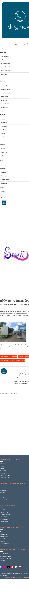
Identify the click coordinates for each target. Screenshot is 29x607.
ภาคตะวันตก (4, 122)
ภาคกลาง (3, 119)
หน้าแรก (2, 44)
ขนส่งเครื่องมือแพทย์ (5, 70)
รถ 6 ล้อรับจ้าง (4, 100)
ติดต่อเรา (2, 187)
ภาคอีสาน (3, 129)
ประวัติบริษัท (3, 172)
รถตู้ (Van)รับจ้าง (4, 96)
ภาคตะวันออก (4, 126)
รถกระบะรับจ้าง (4, 85)
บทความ (2, 160)
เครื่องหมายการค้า (5, 179)
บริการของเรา (3, 52)
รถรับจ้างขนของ (4, 59)
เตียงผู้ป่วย (18, 360)
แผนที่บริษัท (26, 577)
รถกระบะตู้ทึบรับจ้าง (5, 89)
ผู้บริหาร (13, 577)
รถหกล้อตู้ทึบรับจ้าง (5, 103)
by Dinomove (12, 304)
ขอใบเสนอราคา (4, 155)
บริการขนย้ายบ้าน (5, 56)
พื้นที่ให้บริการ (3, 115)
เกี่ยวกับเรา (2, 168)
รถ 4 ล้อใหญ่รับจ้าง (5, 93)
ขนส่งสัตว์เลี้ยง (4, 74)
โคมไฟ (23, 360)
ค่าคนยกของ (4, 148)
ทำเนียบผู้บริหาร (4, 183)
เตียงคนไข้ (12, 360)
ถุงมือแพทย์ (20, 356)
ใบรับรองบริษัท (4, 176)
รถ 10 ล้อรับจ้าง (4, 107)
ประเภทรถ (2, 81)
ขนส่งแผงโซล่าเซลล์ (5, 67)
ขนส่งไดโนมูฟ (14, 356)
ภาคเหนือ (3, 133)
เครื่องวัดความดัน (4, 360)
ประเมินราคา (4, 152)
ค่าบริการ (2, 144)
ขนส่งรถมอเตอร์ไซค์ (5, 63)
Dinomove (18, 370)
